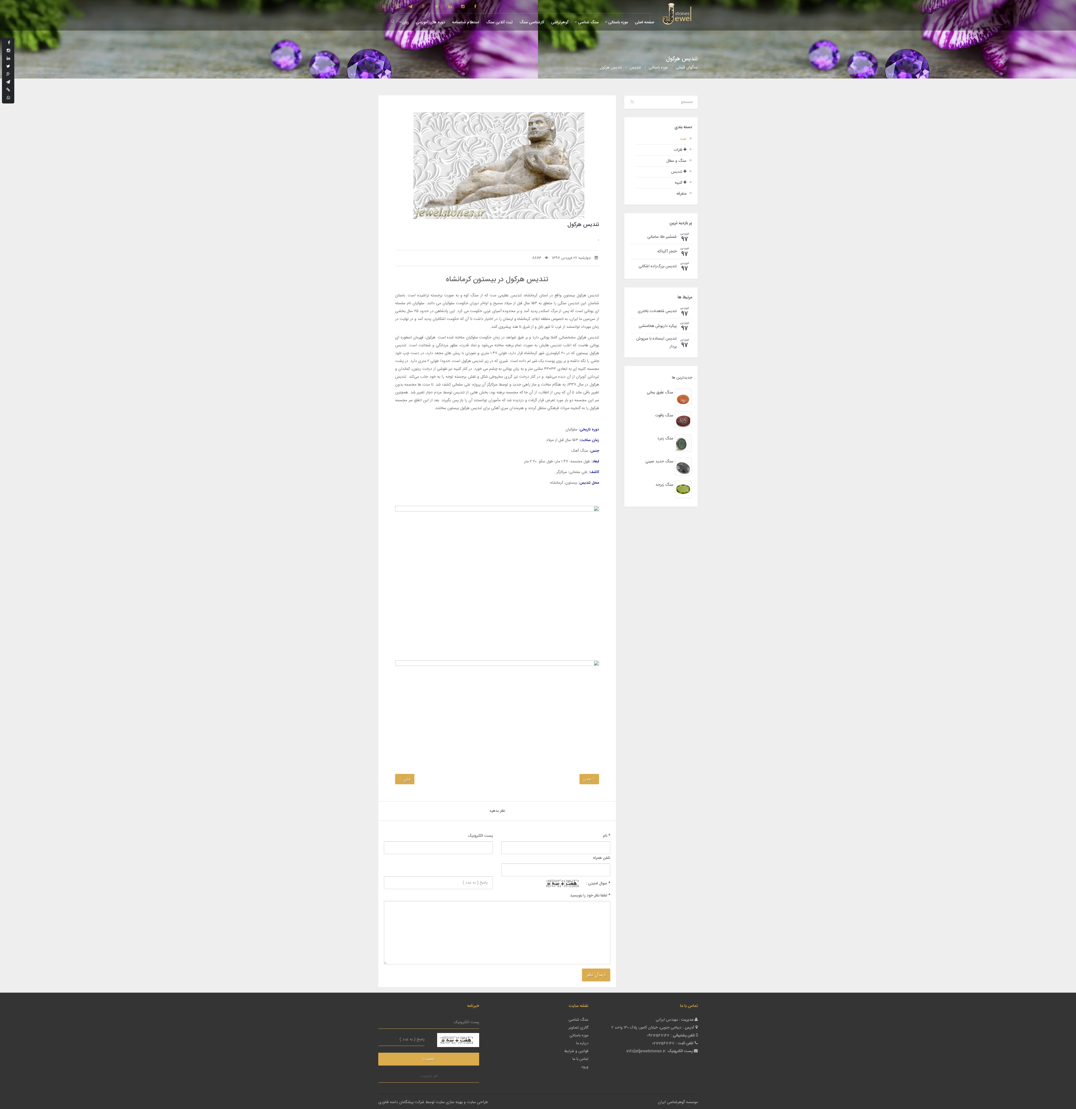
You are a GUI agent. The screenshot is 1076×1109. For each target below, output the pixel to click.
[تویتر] (437, 7)
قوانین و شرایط (576, 1051)
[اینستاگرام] (463, 7)
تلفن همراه (601, 858)
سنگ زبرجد (664, 484)
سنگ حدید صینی (659, 461)
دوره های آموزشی (430, 22)
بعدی (587, 779)
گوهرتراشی (559, 22)
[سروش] (397, 7)
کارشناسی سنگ (531, 22)
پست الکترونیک (480, 836)
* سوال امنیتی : (598, 883)
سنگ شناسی (588, 22)
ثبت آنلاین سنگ (499, 22)
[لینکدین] (450, 7)
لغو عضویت (429, 1076)
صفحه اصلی (644, 22)
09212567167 (658, 1035)
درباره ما (582, 1043)
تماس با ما (580, 1059)
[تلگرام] (410, 7)
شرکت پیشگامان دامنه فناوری (401, 1102)
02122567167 (663, 1043)
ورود (584, 1067)
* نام (606, 836)
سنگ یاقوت (664, 415)
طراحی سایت (477, 1102)
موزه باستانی (617, 22)
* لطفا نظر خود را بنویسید (590, 895)
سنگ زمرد (665, 438)
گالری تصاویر (578, 1027)
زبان (405, 22)
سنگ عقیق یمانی (660, 392)
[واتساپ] (384, 7)
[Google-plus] (424, 7)
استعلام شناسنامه (465, 22)
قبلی (407, 779)
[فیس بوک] (475, 7)
